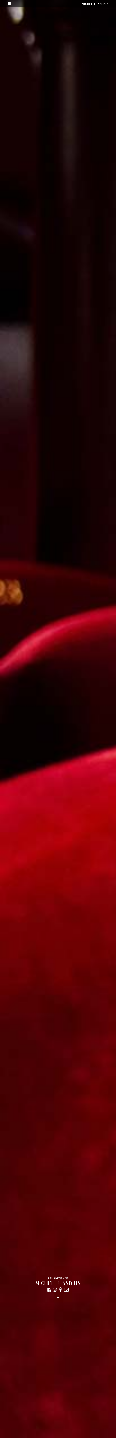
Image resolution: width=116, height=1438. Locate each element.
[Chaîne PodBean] (60, 1289)
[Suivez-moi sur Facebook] (49, 1289)
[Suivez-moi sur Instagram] (55, 1289)
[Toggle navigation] (9, 3)
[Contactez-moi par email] (66, 1289)
